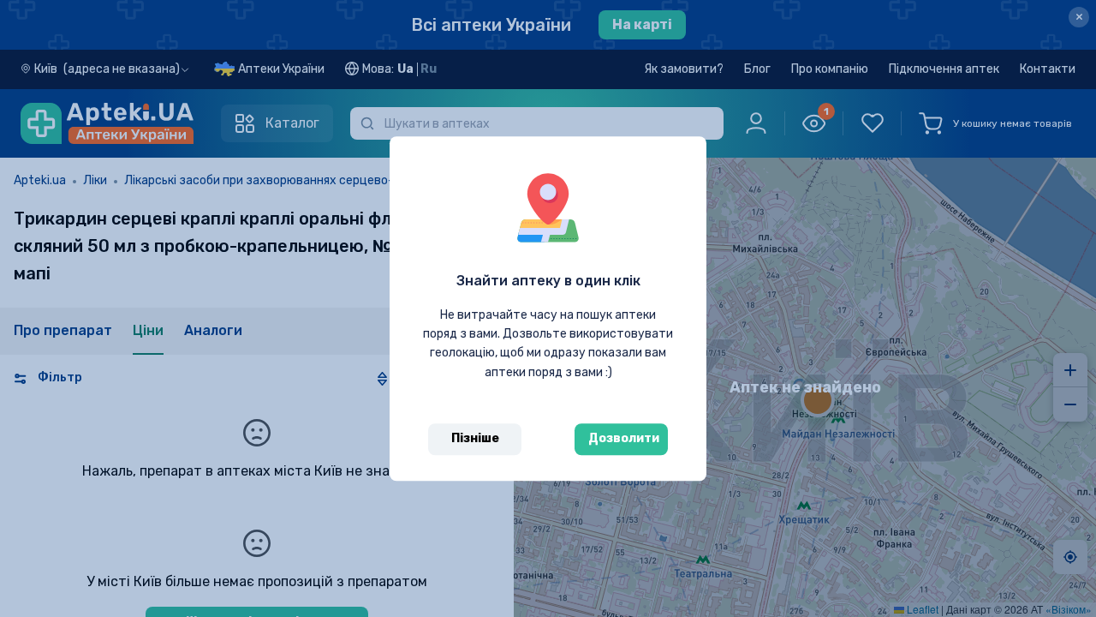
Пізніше (475, 438)
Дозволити (623, 438)
